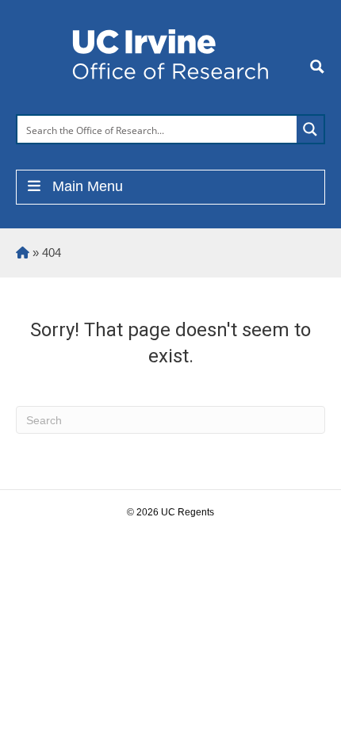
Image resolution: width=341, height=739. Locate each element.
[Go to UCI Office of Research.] (22, 252)
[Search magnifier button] (310, 129)
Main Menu (87, 186)
